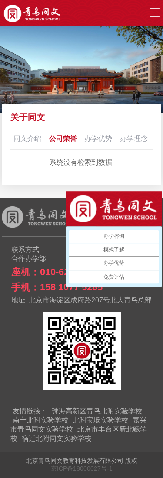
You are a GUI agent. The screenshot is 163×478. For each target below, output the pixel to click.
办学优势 (98, 138)
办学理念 (134, 138)
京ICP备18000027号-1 (82, 468)
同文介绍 (27, 138)
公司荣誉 (63, 138)
